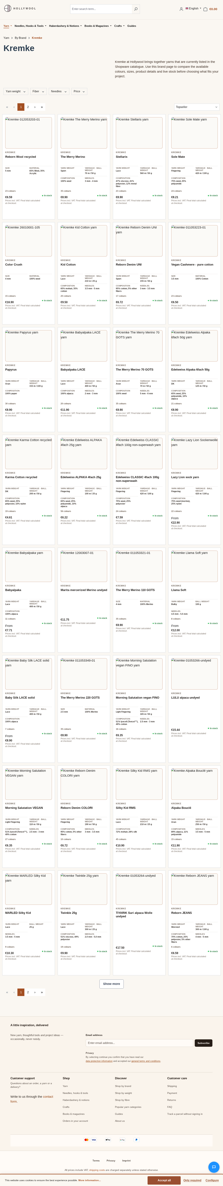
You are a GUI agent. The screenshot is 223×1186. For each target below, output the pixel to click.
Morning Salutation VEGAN (24, 808)
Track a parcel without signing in (185, 1114)
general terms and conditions (145, 1061)
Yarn (65, 1086)
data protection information (99, 1061)
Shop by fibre (122, 1100)
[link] (28, 133)
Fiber (36, 91)
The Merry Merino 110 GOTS (135, 590)
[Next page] (34, 107)
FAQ (169, 1107)
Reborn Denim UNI (129, 264)
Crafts (66, 1107)
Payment (172, 1093)
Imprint (126, 1160)
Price (77, 91)
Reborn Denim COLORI (77, 808)
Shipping (172, 1086)
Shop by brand (123, 1086)
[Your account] (181, 9)
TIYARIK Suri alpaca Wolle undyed (134, 914)
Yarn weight (13, 91)
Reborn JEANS (181, 913)
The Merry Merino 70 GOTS (134, 369)
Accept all (164, 1180)
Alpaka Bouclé (181, 808)
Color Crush (13, 264)
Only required (192, 1180)
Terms (96, 1160)
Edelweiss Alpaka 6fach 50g (190, 369)
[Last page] (41, 107)
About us (120, 1120)
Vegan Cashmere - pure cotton (192, 264)
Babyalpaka (13, 590)
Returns (171, 1100)
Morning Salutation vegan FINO (137, 697)
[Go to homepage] (18, 8)
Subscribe (204, 1043)
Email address (94, 1035)
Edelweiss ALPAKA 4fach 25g (81, 477)
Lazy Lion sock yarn (185, 477)
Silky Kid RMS (126, 808)
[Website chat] (214, 1167)
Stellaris (121, 156)
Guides (119, 1114)
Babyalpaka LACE (73, 369)
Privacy (111, 1160)
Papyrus (11, 369)
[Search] (136, 9)
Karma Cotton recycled (21, 477)
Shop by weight (123, 1093)
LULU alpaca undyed (185, 697)
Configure (212, 1180)
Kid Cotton (68, 264)
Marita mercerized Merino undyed (84, 590)
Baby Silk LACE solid (20, 697)
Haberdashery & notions (76, 1100)
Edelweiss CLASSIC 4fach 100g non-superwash (137, 479)
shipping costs (97, 1170)
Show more (111, 984)
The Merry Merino (73, 156)
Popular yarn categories (128, 1107)
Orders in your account (75, 1120)
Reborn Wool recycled (20, 156)
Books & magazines (73, 1114)
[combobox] (101, 9)
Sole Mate (178, 156)
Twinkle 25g (69, 913)
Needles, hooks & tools (75, 1093)
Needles (56, 91)
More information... (89, 1180)
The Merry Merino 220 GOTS (80, 697)
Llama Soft (178, 590)
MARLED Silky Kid (18, 913)
